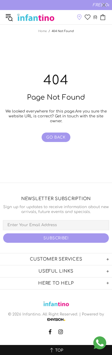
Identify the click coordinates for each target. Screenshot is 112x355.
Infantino (36, 17)
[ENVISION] (56, 319)
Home (42, 31)
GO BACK (56, 137)
